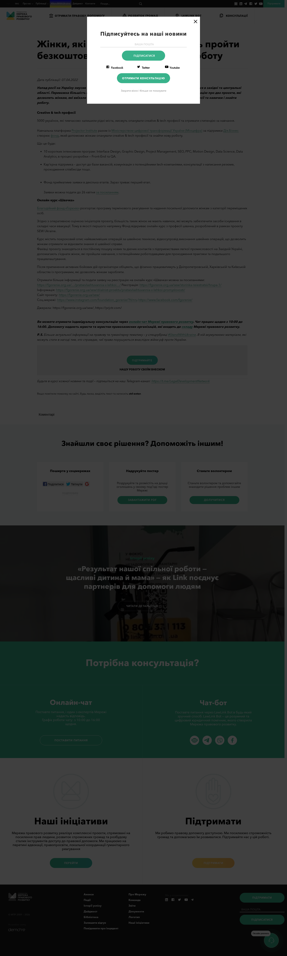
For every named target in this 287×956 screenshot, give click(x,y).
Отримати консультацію (143, 78)
